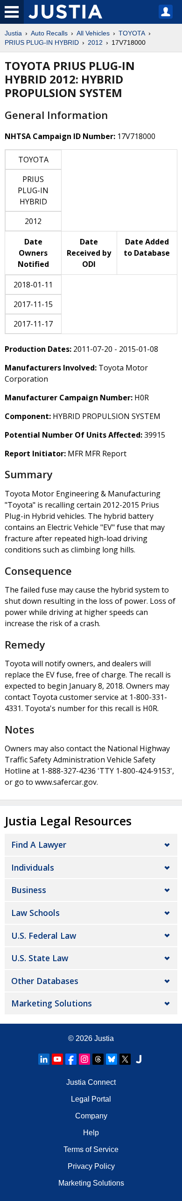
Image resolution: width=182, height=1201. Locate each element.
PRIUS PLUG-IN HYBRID (42, 42)
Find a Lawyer (38, 844)
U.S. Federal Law (43, 935)
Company (91, 1116)
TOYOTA (132, 33)
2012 (95, 42)
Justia (13, 33)
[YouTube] (57, 1059)
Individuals (32, 867)
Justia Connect (91, 1082)
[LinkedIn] (43, 1059)
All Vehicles (93, 33)
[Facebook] (71, 1059)
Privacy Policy (91, 1166)
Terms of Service (91, 1149)
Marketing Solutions (51, 1003)
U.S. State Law (39, 958)
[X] (125, 1059)
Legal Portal (91, 1099)
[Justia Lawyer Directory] (138, 1059)
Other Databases (44, 980)
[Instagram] (84, 1059)
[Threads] (98, 1059)
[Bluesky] (111, 1059)
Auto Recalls (49, 33)
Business (28, 889)
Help (91, 1133)
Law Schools (35, 912)
